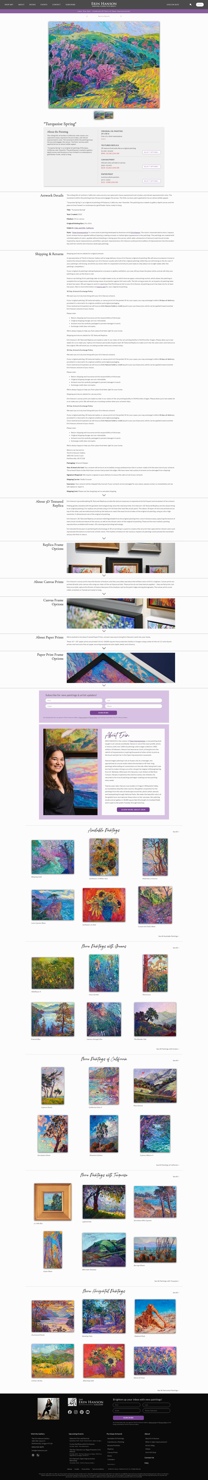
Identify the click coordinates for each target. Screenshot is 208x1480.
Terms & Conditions (98, 1469)
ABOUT (21, 5)
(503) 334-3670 (173, 5)
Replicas (110, 1449)
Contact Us (149, 1457)
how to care (101, 287)
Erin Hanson (135, 232)
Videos (147, 1449)
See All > (176, 832)
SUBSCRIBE (70, 5)
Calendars (111, 1459)
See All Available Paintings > (168, 936)
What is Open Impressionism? (156, 1442)
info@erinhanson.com (39, 1450)
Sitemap (69, 1469)
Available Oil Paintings (115, 1438)
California (90, 228)
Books (109, 1456)
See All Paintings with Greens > (167, 1049)
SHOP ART (9, 5)
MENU (200, 4)
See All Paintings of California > (167, 1165)
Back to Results (104, 16)
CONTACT (56, 5)
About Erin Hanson (152, 1438)
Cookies (76, 1469)
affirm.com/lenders (163, 1474)
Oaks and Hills (79, 228)
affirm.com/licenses (81, 1477)
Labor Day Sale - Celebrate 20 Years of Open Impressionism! (104, 11)
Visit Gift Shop (150, 1452)
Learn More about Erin (133, 810)
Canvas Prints (112, 1452)
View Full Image (148, 104)
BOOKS (32, 5)
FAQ (147, 1463)
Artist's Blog (150, 1445)
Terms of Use (83, 717)
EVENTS (44, 5)
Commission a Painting (115, 1442)
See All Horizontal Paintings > (168, 1390)
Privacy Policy (93, 717)
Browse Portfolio (113, 1445)
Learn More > (111, 1464)
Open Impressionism (80, 232)
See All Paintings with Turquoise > (166, 1281)
